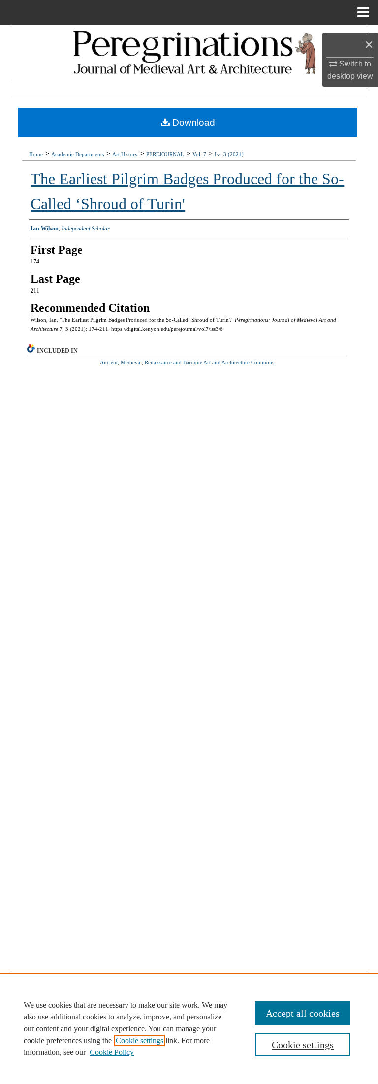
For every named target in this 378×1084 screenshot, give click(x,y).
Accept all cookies (303, 1013)
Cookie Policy (112, 1052)
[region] (189, 1028)
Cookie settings (139, 1040)
